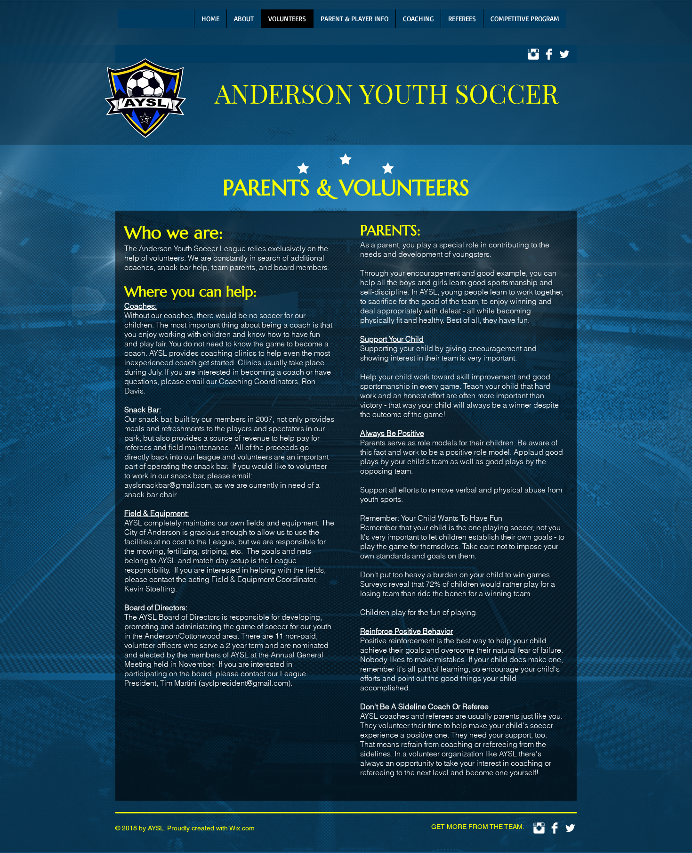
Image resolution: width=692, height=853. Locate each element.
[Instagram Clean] (533, 54)
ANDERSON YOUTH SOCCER (386, 92)
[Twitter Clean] (564, 54)
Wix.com (242, 828)
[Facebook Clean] (549, 54)
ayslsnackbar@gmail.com (167, 485)
